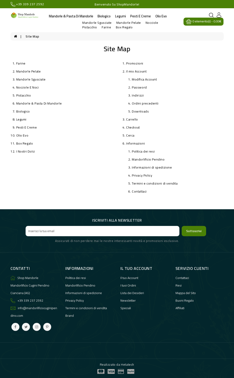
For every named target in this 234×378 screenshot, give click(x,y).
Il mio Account (136, 71)
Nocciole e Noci (27, 87)
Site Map (32, 36)
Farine (106, 27)
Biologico (104, 16)
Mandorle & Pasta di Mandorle (71, 16)
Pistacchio (89, 27)
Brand (69, 316)
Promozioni (134, 63)
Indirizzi (138, 95)
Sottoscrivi (194, 231)
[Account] (219, 15)
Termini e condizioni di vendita (155, 183)
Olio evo (161, 16)
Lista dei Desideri (132, 293)
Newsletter (128, 300)
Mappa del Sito (186, 293)
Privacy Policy (142, 175)
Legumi (120, 16)
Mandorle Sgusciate (97, 23)
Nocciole (152, 23)
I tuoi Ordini (128, 285)
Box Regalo (124, 27)
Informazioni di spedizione (152, 167)
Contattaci (139, 191)
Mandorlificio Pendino (148, 159)
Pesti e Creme (140, 16)
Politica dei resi (143, 151)
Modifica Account (144, 79)
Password (139, 87)
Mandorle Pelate (128, 23)
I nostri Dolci (25, 151)
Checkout (133, 127)
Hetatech (127, 364)
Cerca (130, 135)
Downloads (140, 111)
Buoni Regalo (185, 300)
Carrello (132, 119)
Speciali (125, 308)
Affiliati (180, 308)
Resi (179, 285)
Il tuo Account (129, 278)
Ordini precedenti (145, 103)
